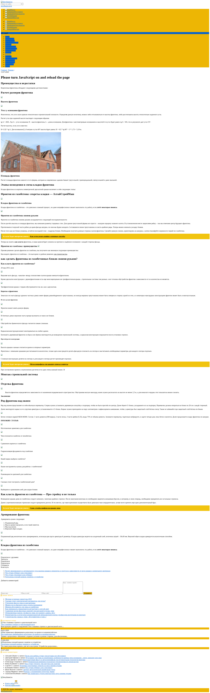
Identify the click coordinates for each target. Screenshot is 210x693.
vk (11, 6)
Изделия (8, 56)
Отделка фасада (11, 49)
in (9, 6)
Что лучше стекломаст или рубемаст (18, 575)
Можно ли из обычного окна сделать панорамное (23, 605)
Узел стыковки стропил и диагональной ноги (18, 624)
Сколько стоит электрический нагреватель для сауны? (25, 601)
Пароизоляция (10, 47)
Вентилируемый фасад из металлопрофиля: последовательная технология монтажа (54, 660)
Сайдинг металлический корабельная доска (39, 670)
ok (2, 6)
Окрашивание (10, 50)
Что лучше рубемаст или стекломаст (18, 573)
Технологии (9, 39)
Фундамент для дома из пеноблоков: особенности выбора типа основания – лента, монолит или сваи (64, 658)
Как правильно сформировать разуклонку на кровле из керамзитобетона (28, 634)
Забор (7, 37)
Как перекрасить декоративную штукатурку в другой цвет (27, 609)
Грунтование (10, 60)
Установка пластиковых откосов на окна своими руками (41, 666)
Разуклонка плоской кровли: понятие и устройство (24, 577)
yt (3, 6)
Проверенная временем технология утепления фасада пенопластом (53, 662)
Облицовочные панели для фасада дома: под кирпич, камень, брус (30, 613)
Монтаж (8, 52)
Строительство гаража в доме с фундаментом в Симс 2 (25, 617)
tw (8, 6)
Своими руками (11, 58)
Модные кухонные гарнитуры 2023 (18, 599)
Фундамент (9, 64)
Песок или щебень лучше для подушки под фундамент (45, 656)
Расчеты (8, 45)
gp (6, 6)
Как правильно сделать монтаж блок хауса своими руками (49, 673)
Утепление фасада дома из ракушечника (20, 603)
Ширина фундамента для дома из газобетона (22, 607)
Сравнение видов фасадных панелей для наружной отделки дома (29, 611)
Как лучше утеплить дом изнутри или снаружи (42, 664)
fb (4, 6)
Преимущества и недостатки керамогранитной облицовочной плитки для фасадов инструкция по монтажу (45, 615)
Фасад (7, 66)
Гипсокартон (10, 62)
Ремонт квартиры (11, 43)
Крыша (8, 54)
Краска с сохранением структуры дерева (39, 672)
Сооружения (10, 41)
